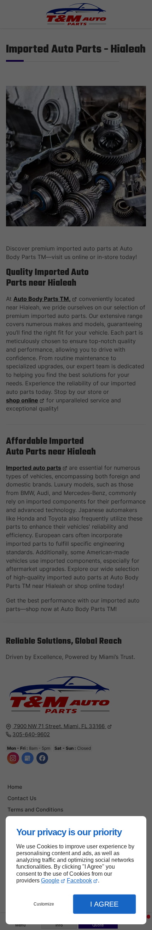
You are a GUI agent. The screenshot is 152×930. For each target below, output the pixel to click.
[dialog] (76, 870)
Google (50, 880)
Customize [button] (44, 904)
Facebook (79, 880)
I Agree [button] (104, 904)
